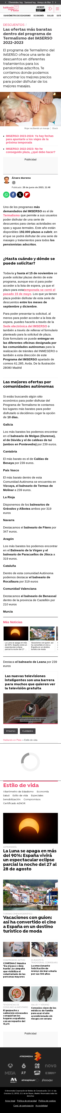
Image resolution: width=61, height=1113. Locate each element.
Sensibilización (11, 799)
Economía (39, 16)
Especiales (37, 795)
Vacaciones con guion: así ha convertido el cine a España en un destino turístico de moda (29, 925)
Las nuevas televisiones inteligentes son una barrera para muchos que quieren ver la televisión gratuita (30, 682)
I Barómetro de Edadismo (16, 16)
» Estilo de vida (29, 740)
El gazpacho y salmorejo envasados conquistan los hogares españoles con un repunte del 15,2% (15, 1017)
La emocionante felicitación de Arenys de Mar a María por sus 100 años (44, 970)
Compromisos (32, 799)
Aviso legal (10, 1101)
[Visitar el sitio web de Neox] (37, 1066)
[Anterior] (5, 2)
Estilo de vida (21, 786)
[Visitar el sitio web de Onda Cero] (37, 1073)
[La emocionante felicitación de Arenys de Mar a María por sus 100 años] (44, 950)
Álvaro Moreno (21, 178)
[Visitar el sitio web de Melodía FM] (13, 1080)
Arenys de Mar (44, 2)
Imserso (10, 731)
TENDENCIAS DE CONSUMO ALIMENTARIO (15, 1006)
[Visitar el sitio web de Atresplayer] (30, 1080)
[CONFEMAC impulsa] (16, 950)
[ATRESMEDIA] (30, 1056)
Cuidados (27, 731)
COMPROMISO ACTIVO (14, 960)
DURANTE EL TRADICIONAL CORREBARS (44, 961)
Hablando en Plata (12, 740)
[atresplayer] (50, 9)
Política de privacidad (27, 1101)
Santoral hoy (30, 2)
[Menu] (57, 8)
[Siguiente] (55, 2)
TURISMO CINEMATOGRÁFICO (17, 914)
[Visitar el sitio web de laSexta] (23, 1066)
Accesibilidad (42, 1106)
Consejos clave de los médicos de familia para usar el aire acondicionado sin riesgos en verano (43, 1013)
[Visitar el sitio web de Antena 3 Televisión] (10, 1066)
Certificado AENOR (14, 803)
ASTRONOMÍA (10, 847)
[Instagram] (14, 183)
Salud (50, 16)
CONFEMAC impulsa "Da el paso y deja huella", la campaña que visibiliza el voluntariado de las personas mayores (14, 970)
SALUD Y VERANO (40, 1005)
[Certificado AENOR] (40, 8)
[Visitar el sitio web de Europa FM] (50, 1073)
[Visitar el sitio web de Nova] (50, 1066)
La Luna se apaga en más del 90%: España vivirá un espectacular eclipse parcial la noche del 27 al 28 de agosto (30, 860)
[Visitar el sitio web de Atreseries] (23, 1073)
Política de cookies (47, 1101)
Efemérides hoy (16, 2)
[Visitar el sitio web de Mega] (10, 1073)
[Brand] (15, 8)
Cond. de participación (23, 1106)
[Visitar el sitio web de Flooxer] (47, 1080)
